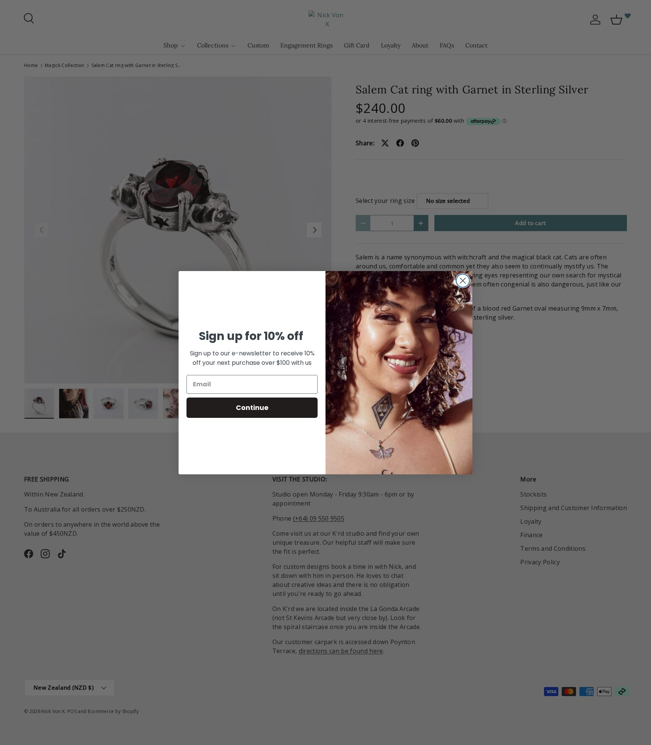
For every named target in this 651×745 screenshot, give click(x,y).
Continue (252, 407)
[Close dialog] (462, 280)
